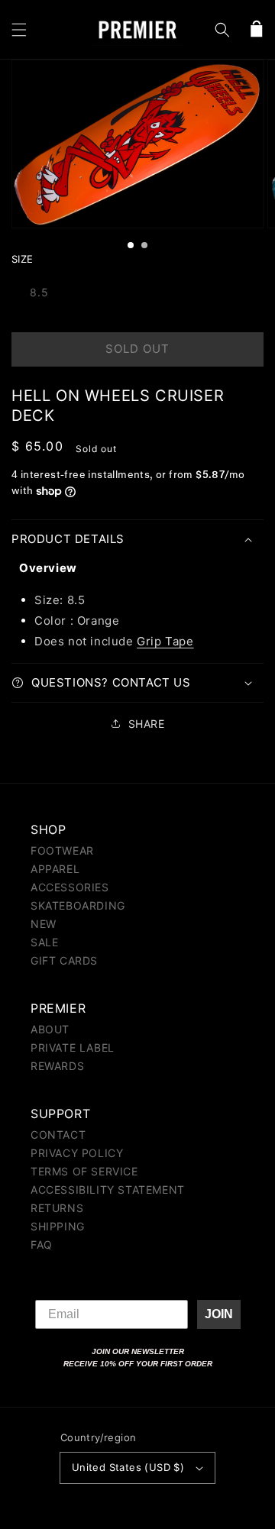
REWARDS (57, 1065)
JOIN (219, 1314)
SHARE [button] (146, 723)
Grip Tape (165, 641)
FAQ (42, 1244)
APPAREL (55, 868)
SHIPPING (58, 1226)
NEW (44, 923)
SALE (44, 942)
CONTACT (58, 1134)
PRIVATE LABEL (73, 1047)
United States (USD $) (128, 1467)
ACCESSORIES (70, 887)
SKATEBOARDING (78, 905)
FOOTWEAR (62, 850)
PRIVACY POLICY (77, 1152)
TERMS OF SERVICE (84, 1171)
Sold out (137, 348)
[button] (19, 30)
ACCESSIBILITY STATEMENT (108, 1189)
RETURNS (57, 1207)
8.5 (39, 292)
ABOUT (50, 1029)
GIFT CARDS (64, 960)
